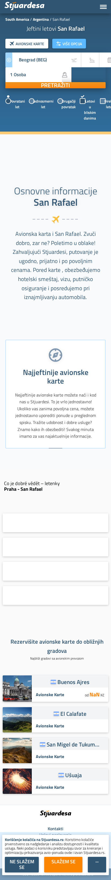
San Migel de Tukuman (73, 744)
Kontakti (55, 828)
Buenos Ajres (73, 682)
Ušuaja (73, 775)
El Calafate (73, 713)
